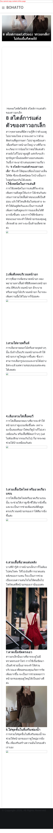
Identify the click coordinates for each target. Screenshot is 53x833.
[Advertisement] (26, 78)
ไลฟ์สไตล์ (19, 108)
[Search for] (49, 9)
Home (10, 108)
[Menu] (3, 9)
